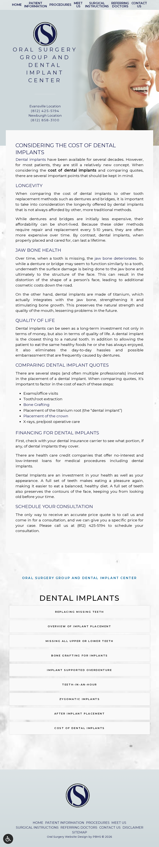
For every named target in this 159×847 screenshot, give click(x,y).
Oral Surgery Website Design (67, 836)
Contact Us (110, 827)
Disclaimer (133, 827)
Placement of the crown (45, 416)
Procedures (60, 4)
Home (17, 4)
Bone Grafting (36, 404)
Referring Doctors (78, 827)
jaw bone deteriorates (116, 258)
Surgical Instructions (37, 827)
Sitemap (79, 832)
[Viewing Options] (8, 839)
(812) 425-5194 (91, 525)
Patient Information (64, 823)
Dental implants (31, 159)
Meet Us (118, 823)
